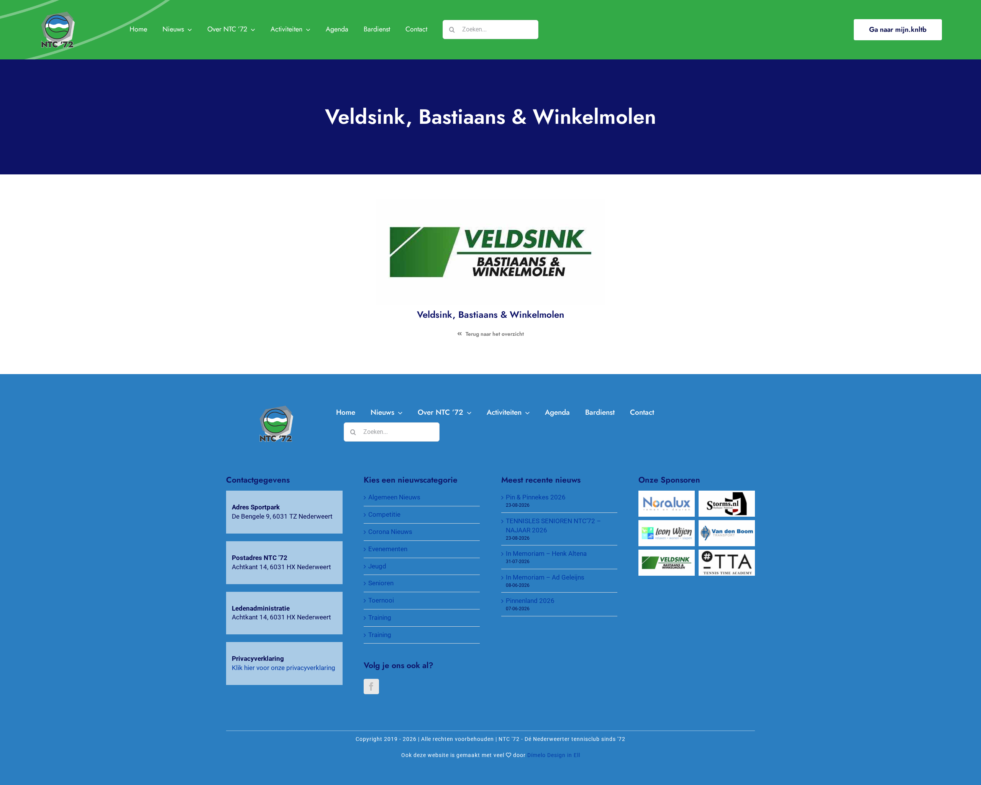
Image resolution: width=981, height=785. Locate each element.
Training (379, 617)
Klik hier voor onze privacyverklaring (283, 668)
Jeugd (377, 566)
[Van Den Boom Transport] (727, 524)
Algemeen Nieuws (394, 497)
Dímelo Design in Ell (553, 755)
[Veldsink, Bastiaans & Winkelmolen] (276, 408)
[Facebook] (371, 686)
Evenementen (387, 549)
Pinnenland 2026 (530, 600)
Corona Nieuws (390, 531)
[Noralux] (666, 495)
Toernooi (381, 600)
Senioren (381, 583)
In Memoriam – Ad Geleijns (545, 577)
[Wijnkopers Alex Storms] (727, 495)
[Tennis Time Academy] (727, 554)
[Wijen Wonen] (666, 524)
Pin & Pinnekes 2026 (536, 497)
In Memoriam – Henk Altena (546, 553)
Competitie (384, 514)
